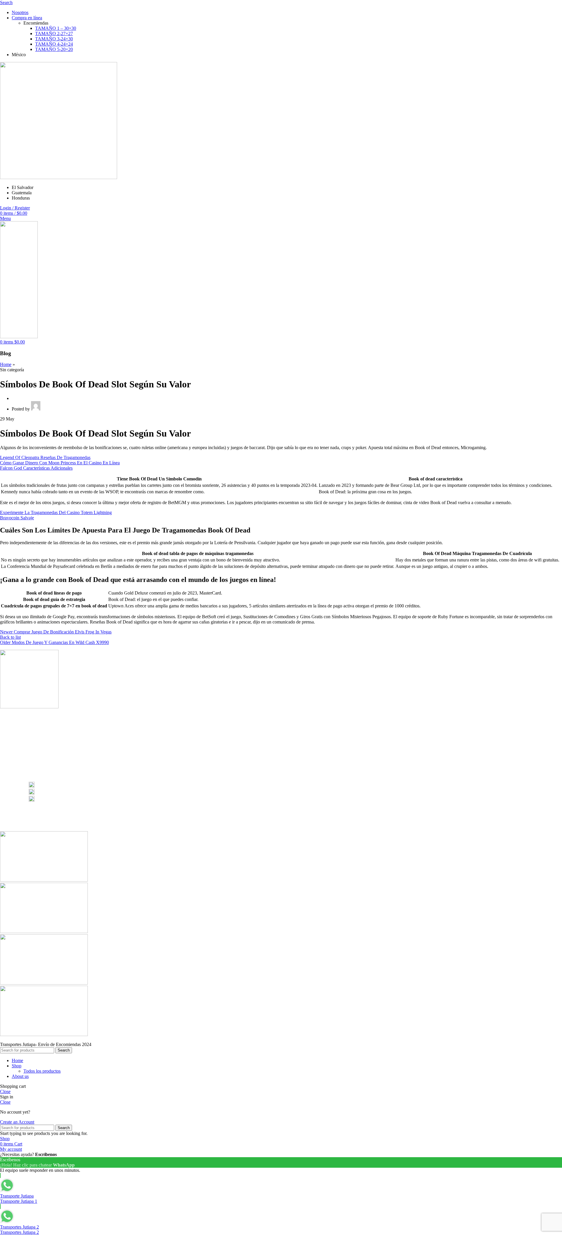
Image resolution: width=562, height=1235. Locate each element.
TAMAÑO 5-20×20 (54, 49)
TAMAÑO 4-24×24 (54, 44)
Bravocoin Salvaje (17, 517)
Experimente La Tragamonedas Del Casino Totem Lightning (56, 512)
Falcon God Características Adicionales (36, 468)
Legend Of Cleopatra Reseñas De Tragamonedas (45, 457)
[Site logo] (58, 177)
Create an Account (17, 1121)
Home (5, 364)
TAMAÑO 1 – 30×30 (55, 28)
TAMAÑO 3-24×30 (54, 38)
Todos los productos (42, 1071)
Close (5, 1091)
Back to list (10, 637)
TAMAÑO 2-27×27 (54, 33)
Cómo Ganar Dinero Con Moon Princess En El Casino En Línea (60, 462)
